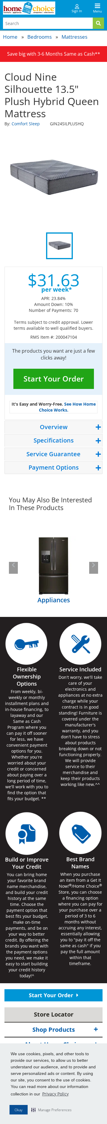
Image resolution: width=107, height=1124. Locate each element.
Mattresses (74, 36)
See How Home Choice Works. (67, 407)
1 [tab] (59, 245)
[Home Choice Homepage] (29, 8)
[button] (51, 1109)
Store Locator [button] (53, 1014)
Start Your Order (53, 378)
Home (10, 36)
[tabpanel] (53, 179)
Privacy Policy (55, 1094)
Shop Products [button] (53, 1029)
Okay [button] (19, 1109)
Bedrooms (39, 36)
